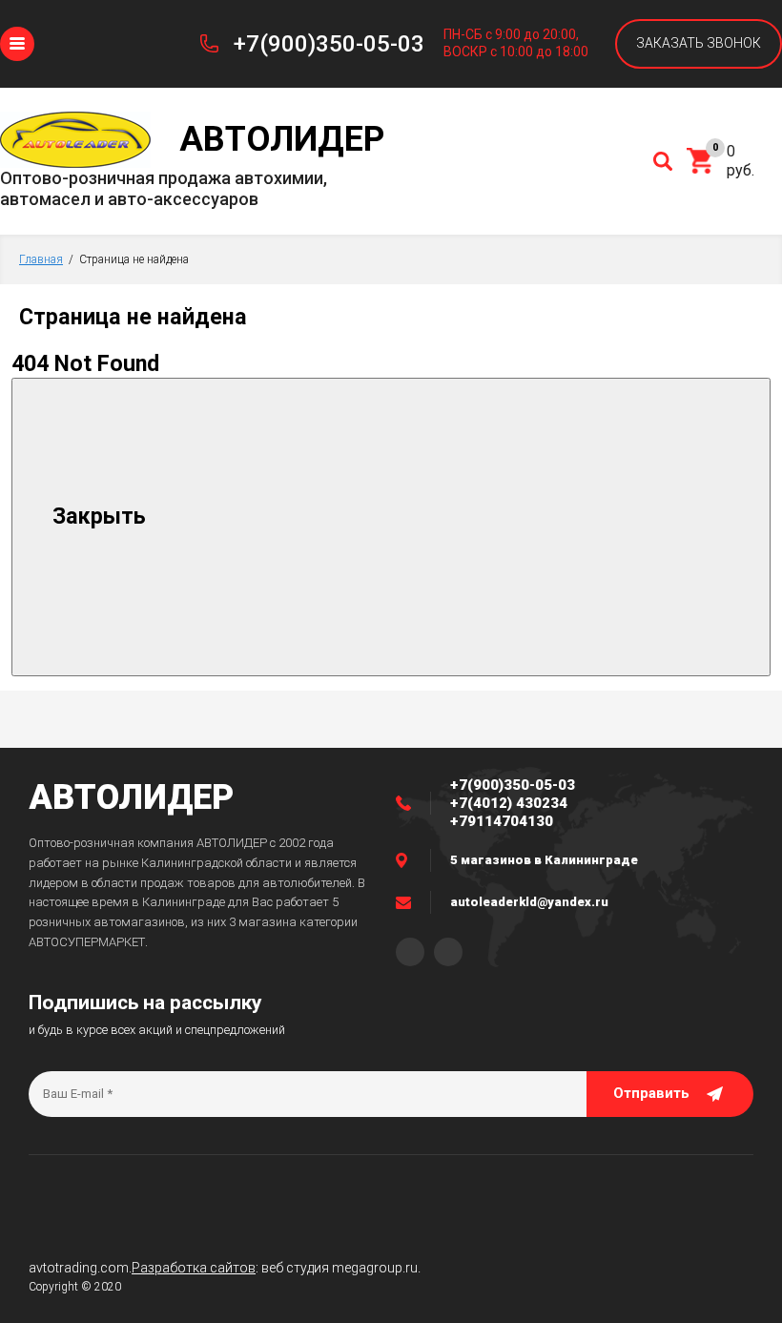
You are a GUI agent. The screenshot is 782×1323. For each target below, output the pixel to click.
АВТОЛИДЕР (131, 797)
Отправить (651, 1093)
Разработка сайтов (194, 1267)
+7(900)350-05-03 (329, 44)
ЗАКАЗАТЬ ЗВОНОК (698, 43)
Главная (41, 259)
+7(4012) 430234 (508, 803)
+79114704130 (501, 821)
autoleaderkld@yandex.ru (529, 902)
